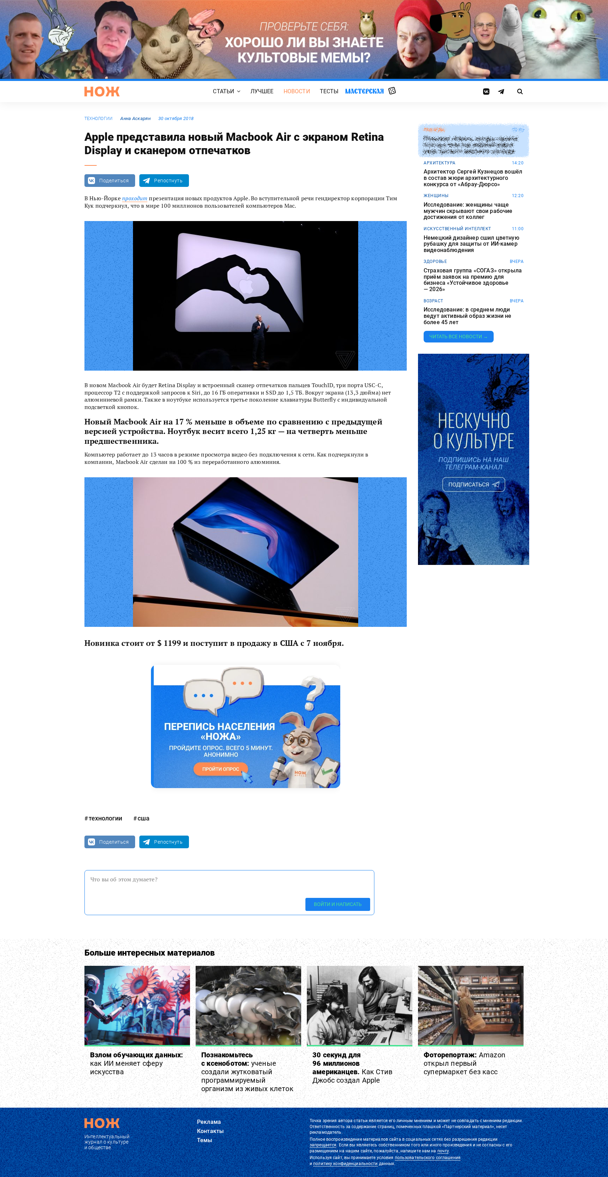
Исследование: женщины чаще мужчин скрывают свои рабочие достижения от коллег (468, 211)
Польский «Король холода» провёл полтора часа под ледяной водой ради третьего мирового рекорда (471, 145)
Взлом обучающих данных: (136, 1063)
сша (144, 818)
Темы (205, 1140)
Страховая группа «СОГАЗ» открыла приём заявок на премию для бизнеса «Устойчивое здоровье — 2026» (473, 280)
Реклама (209, 1122)
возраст (433, 300)
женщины (436, 195)
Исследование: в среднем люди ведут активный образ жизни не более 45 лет (468, 316)
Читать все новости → (458, 336)
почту (443, 1150)
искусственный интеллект (457, 228)
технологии (98, 118)
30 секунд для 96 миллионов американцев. (352, 1067)
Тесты (329, 91)
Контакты (210, 1131)
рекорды (434, 129)
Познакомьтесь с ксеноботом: (247, 1072)
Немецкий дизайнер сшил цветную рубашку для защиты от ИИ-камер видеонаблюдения (471, 244)
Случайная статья (392, 91)
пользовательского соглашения (428, 1157)
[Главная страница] (102, 91)
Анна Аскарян (135, 118)
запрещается (323, 1145)
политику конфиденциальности (345, 1163)
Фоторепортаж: (464, 1063)
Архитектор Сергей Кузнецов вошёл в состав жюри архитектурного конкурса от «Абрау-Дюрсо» (473, 178)
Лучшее (262, 91)
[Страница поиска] (520, 91)
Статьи (223, 91)
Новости (297, 91)
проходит (134, 198)
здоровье (435, 261)
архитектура (440, 162)
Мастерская (365, 91)
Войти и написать (338, 904)
